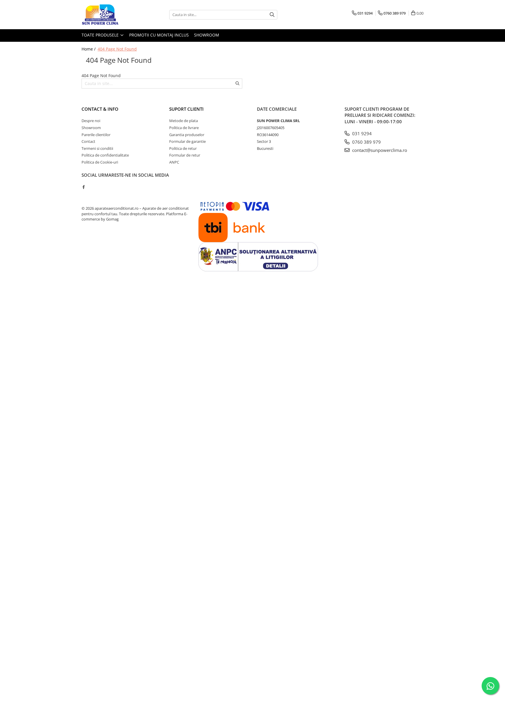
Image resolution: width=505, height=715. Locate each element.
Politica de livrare (184, 127)
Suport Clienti (186, 109)
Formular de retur (184, 155)
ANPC (174, 162)
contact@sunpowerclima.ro (379, 150)
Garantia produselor (186, 134)
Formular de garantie (187, 141)
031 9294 (361, 133)
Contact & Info (100, 109)
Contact (88, 141)
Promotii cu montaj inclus (159, 35)
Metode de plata (183, 120)
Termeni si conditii (97, 148)
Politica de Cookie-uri (100, 162)
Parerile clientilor (96, 134)
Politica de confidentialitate (105, 155)
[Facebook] (83, 187)
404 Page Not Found (117, 49)
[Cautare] (272, 15)
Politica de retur (183, 148)
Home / (89, 49)
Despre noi (91, 120)
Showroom (206, 35)
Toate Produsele (101, 35)
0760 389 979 (366, 142)
